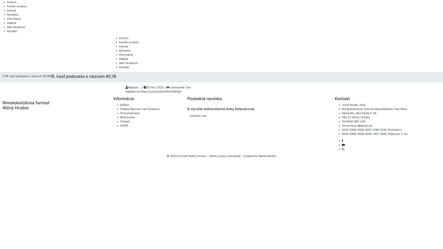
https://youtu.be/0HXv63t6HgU (161, 91)
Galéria (11, 23)
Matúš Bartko (267, 156)
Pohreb (125, 121)
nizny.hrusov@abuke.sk (357, 125)
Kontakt (12, 31)
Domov (11, 2)
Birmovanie (127, 117)
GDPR (124, 125)
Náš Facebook (128, 63)
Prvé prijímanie (130, 113)
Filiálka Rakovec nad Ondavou (140, 109)
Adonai (11, 10)
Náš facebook (16, 27)
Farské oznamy (17, 6)
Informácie (14, 18)
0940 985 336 (355, 121)
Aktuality (13, 14)
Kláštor (124, 105)
